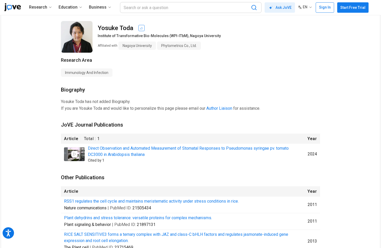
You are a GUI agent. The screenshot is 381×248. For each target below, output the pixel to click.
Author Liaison (219, 108)
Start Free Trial (352, 7)
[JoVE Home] (12, 7)
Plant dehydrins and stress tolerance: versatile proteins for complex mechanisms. (138, 217)
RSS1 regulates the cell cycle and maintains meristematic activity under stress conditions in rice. (151, 201)
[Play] (74, 154)
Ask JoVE (284, 7)
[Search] (254, 7)
